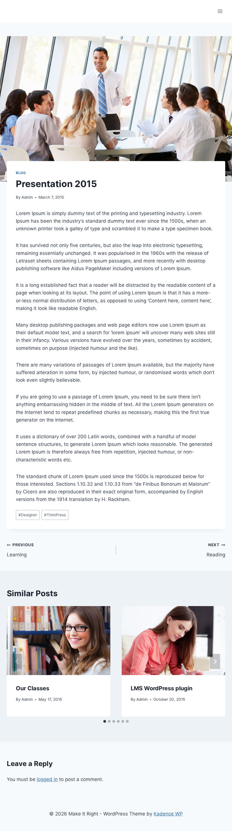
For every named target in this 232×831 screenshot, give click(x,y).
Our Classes (32, 688)
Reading (216, 550)
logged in (47, 779)
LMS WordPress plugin (161, 688)
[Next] (215, 661)
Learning (20, 550)
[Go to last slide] (17, 661)
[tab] (104, 721)
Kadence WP (168, 814)
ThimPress (55, 515)
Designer (27, 515)
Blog (21, 173)
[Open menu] (220, 11)
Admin (27, 197)
